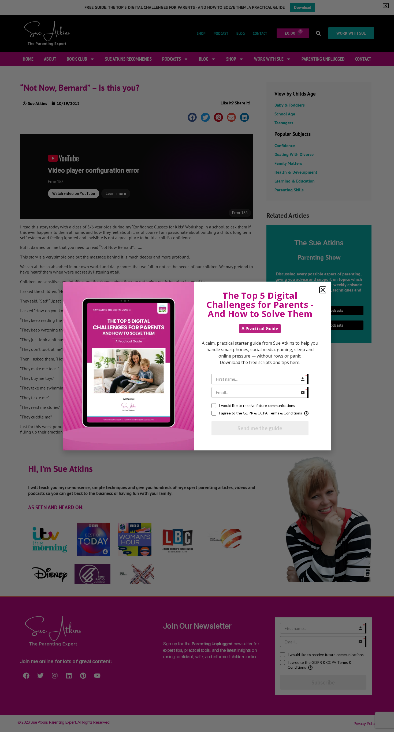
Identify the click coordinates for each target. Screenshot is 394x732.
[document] (197, 366)
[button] (323, 290)
